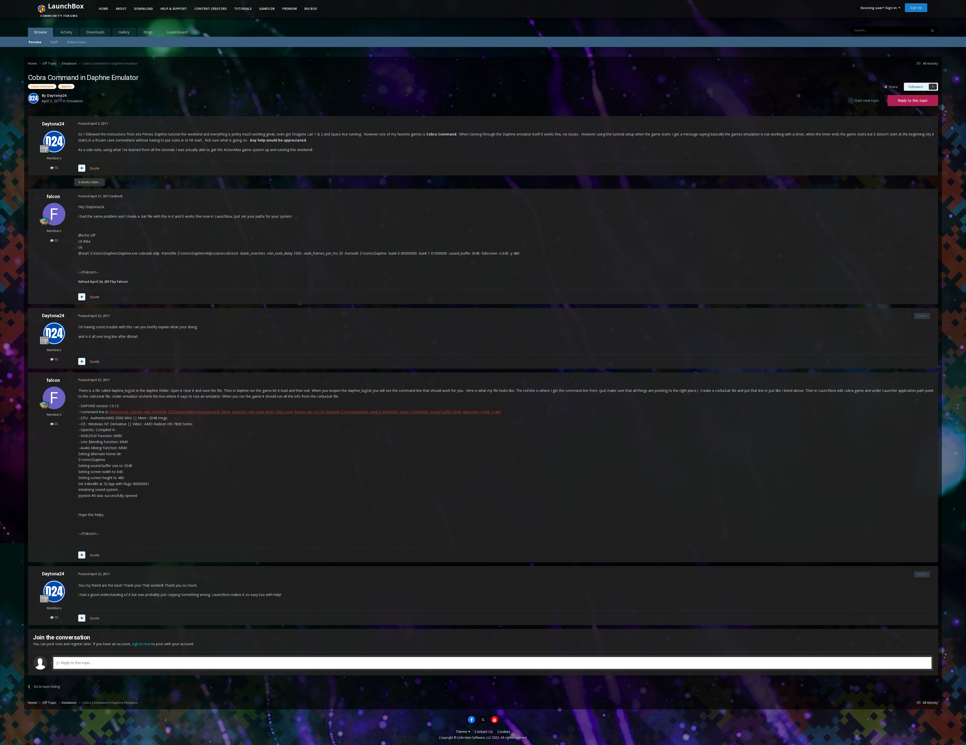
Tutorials (243, 9)
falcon (53, 196)
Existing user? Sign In (879, 8)
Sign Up (916, 7)
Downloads (95, 32)
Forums (35, 42)
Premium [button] (289, 9)
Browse (40, 32)
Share (892, 86)
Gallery (124, 32)
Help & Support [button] (173, 9)
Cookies (503, 731)
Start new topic (867, 100)
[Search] (932, 30)
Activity (66, 32)
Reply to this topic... (76, 662)
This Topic (913, 30)
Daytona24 (53, 123)
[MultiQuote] (81, 168)
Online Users (77, 42)
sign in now (141, 643)
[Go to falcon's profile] (54, 214)
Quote (94, 168)
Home (103, 9)
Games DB (267, 9)
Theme (462, 731)
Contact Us (484, 731)
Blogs (148, 32)
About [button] (121, 9)
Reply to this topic (913, 100)
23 (56, 240)
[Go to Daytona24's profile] (54, 141)
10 (56, 167)
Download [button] (143, 9)
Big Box (310, 9)
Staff (54, 42)
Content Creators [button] (210, 9)
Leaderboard (177, 32)
